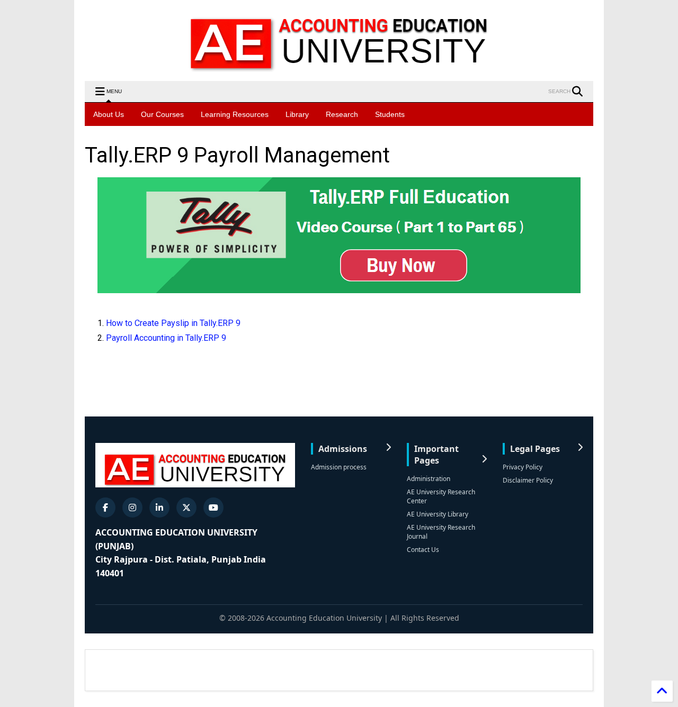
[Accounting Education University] (339, 68)
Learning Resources (235, 114)
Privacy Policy (522, 467)
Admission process (339, 467)
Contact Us (423, 549)
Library (297, 114)
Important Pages (436, 454)
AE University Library (437, 514)
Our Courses (162, 114)
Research (342, 114)
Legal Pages (535, 449)
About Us (108, 114)
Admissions (342, 449)
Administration (428, 478)
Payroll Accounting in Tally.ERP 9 (166, 338)
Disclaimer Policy (528, 480)
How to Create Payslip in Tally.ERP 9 (173, 323)
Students (390, 114)
